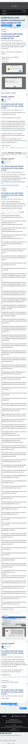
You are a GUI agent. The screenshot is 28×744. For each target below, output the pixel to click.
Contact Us (14, 724)
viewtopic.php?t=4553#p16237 (10, 682)
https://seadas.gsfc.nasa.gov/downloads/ (12, 130)
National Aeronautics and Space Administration (14, 722)
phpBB (10, 726)
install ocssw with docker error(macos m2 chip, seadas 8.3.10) (13, 20)
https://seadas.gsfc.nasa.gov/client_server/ (13, 45)
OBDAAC (8, 93)
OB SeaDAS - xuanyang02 (7, 96)
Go (13, 743)
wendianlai (4, 29)
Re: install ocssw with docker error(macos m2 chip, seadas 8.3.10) (12, 106)
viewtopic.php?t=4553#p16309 (10, 185)
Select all (8, 145)
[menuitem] (12, 716)
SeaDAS (14, 93)
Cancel (9, 743)
